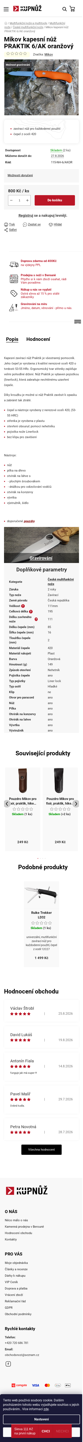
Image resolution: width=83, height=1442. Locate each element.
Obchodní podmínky (18, 1314)
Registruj (26, 215)
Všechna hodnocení (41, 1149)
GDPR (8, 1308)
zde (46, 1409)
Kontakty (11, 1239)
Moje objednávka (16, 1263)
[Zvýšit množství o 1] (27, 200)
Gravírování (41, 558)
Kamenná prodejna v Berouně (24, 1226)
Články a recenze (16, 1269)
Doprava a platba (16, 1288)
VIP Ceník (11, 1282)
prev (7, 804)
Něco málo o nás (16, 1220)
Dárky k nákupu (15, 1275)
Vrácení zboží (14, 1295)
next (76, 804)
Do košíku (55, 200)
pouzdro (29, 521)
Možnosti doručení (20, 175)
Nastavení (41, 1419)
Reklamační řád (15, 1301)
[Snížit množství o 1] (11, 200)
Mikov (49, 54)
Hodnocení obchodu (18, 1233)
